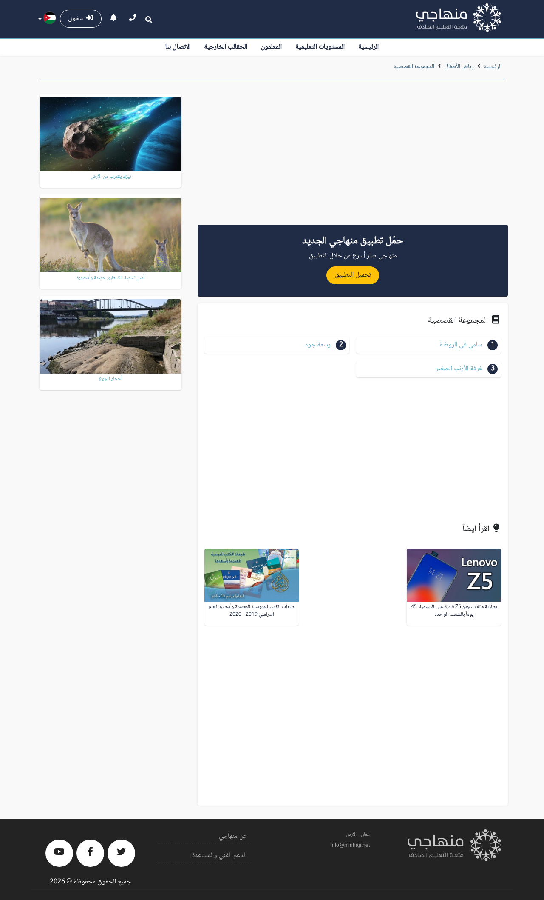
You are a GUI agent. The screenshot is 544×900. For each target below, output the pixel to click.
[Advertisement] (353, 154)
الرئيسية (368, 47)
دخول (77, 18)
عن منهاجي (232, 836)
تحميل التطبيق (353, 275)
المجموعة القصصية (414, 67)
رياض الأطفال (459, 67)
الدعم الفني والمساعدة (219, 855)
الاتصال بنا (177, 47)
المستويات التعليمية (320, 47)
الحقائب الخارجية (225, 47)
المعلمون (271, 47)
